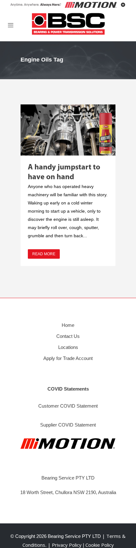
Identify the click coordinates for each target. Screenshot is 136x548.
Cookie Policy (99, 545)
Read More (43, 254)
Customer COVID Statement (68, 406)
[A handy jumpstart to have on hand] (68, 130)
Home (68, 325)
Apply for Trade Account (68, 358)
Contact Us (68, 336)
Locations (68, 347)
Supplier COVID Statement (68, 424)
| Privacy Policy (65, 545)
